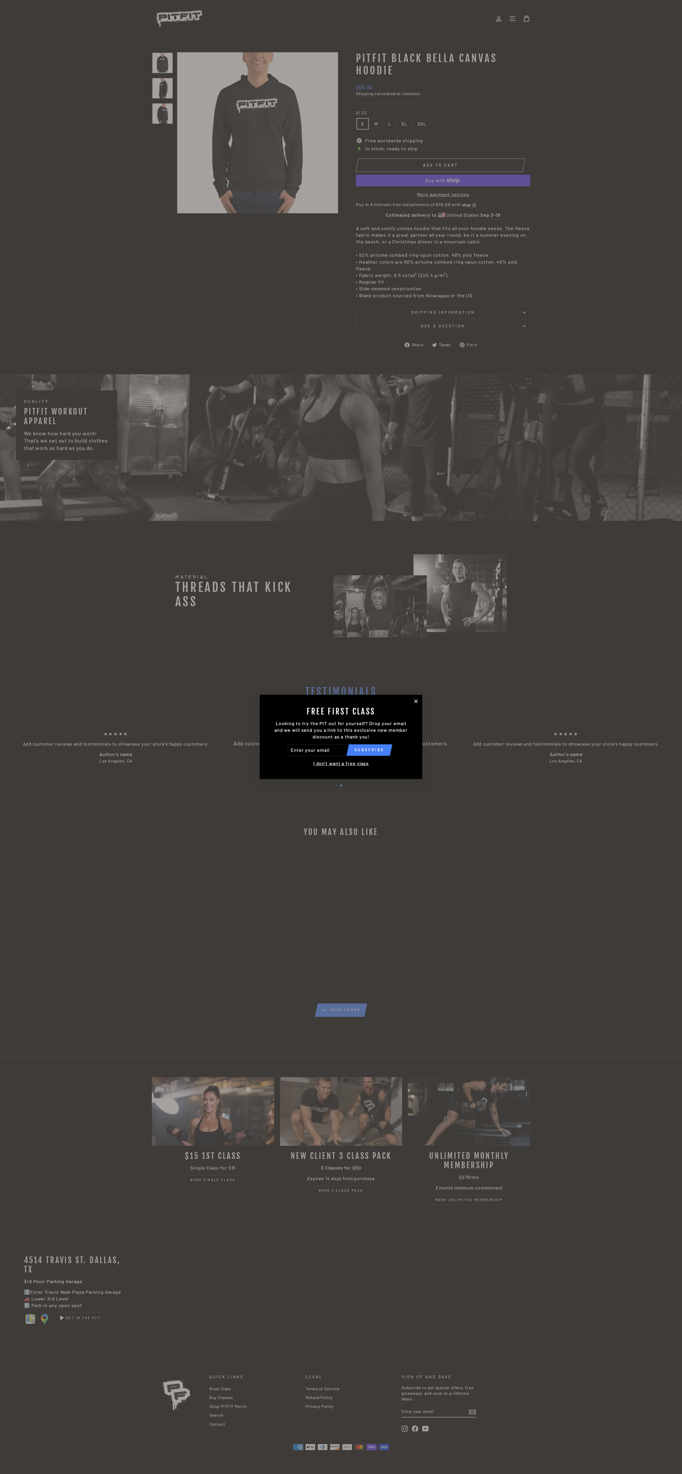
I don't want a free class (341, 763)
